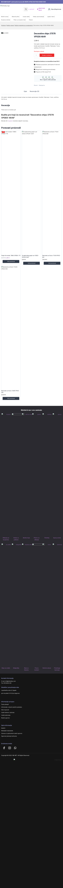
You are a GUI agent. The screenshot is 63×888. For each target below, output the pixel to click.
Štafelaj (46, 538)
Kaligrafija (16, 668)
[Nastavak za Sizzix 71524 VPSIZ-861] (52, 192)
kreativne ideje (42, 9)
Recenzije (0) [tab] (34, 91)
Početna (3, 25)
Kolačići (3, 728)
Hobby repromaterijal (38, 16)
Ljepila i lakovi (51, 16)
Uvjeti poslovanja (5, 715)
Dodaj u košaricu (47, 55)
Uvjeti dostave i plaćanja (7, 712)
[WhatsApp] (15, 748)
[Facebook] (4, 748)
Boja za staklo (6, 668)
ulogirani (10, 121)
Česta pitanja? (5, 704)
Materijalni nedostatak (7, 730)
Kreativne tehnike (5, 20)
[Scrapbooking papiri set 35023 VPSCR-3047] (31, 192)
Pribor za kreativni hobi (20, 20)
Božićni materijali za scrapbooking (24, 25)
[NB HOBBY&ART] (10, 9)
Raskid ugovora (5, 718)
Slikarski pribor (15, 16)
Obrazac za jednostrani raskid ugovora (11, 733)
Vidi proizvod (11, 261)
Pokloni (31, 20)
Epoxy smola (57, 538)
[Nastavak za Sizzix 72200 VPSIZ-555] (11, 327)
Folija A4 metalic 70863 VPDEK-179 (10, 255)
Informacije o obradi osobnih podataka (11, 707)
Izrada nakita (26, 16)
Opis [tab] (25, 91)
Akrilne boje (26, 538)
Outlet (32, 9)
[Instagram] (9, 748)
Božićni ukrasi (4, 16)
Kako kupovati (5, 709)
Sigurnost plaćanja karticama (9, 736)
